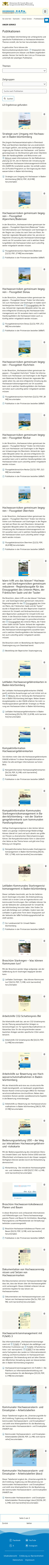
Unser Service (27, 19)
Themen (6, 65)
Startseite (16, 19)
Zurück (5, 1523)
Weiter (29, 1523)
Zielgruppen (8, 79)
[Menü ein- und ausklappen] (45, 11)
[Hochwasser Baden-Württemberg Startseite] (14, 11)
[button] (6, 158)
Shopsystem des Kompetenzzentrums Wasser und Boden (23, 51)
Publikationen (39, 19)
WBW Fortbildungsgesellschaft (29, 915)
